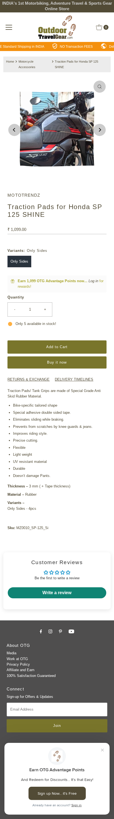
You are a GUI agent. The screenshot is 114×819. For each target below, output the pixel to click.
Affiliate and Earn (20, 670)
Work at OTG (17, 659)
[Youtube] (71, 631)
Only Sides (19, 261)
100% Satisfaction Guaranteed (31, 676)
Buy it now (57, 362)
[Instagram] (50, 631)
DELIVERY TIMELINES (74, 379)
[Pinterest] (60, 631)
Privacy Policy (18, 664)
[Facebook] (41, 631)
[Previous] (14, 130)
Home (10, 61)
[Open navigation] (8, 27)
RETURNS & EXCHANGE (28, 379)
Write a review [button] (56, 592)
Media (11, 653)
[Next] (100, 130)
